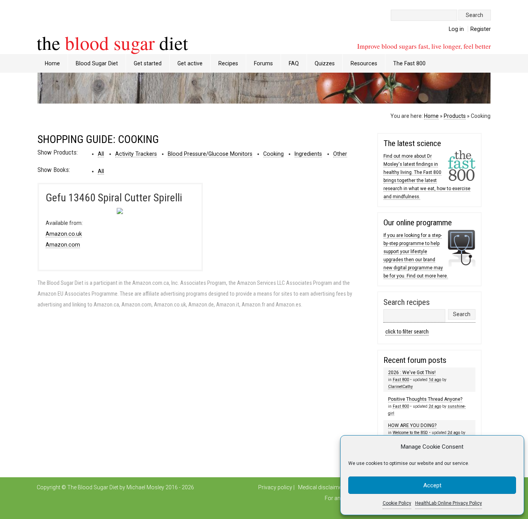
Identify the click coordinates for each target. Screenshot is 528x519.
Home (52, 63)
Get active (190, 63)
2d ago (435, 406)
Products (455, 116)
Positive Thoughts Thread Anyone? (425, 399)
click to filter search (407, 331)
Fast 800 (401, 380)
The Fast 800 (409, 63)
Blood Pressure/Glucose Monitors (210, 154)
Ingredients (308, 154)
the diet (112, 42)
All (101, 154)
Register (480, 29)
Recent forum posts (414, 360)
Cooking (273, 154)
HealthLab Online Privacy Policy (448, 503)
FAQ (294, 63)
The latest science (412, 143)
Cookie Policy (397, 503)
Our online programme (417, 222)
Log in (456, 29)
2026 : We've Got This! (412, 372)
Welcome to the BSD (410, 433)
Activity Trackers (136, 154)
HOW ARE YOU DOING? (412, 425)
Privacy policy (275, 487)
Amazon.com (63, 245)
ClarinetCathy (400, 387)
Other (340, 154)
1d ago (435, 380)
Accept (432, 485)
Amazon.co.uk (64, 234)
